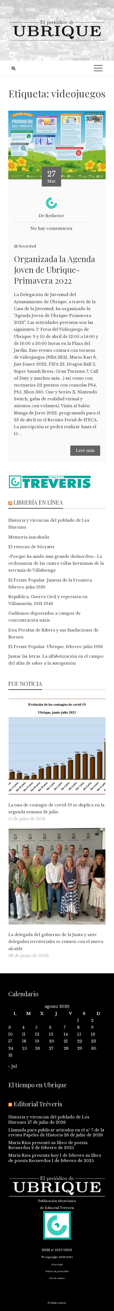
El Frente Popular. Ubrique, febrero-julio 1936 (55, 646)
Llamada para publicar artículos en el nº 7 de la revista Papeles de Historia (56, 1132)
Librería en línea (38, 502)
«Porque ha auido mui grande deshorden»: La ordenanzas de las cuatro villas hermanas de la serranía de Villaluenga (56, 563)
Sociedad (27, 246)
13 (51, 1034)
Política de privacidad (57, 1271)
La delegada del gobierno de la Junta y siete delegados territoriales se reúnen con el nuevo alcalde (55, 941)
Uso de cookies (57, 1278)
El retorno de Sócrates (31, 546)
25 (24, 1048)
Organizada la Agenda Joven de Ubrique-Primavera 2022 (54, 269)
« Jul (12, 1066)
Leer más (85, 450)
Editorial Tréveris (38, 1104)
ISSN (46, 1250)
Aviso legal (57, 1264)
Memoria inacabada (28, 537)
